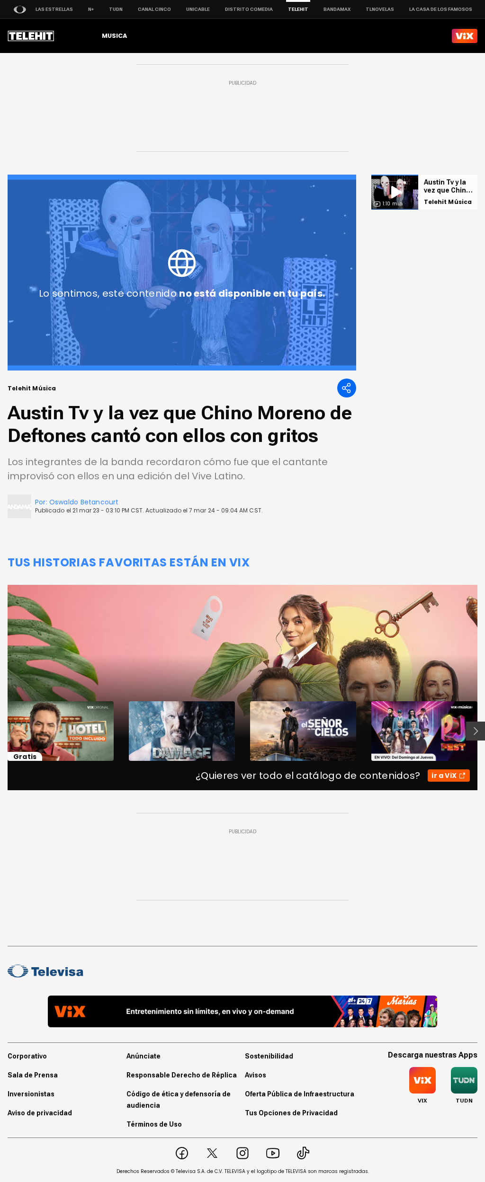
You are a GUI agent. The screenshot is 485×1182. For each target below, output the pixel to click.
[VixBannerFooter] (242, 1011)
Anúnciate (143, 1056)
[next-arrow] (475, 731)
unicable (198, 9)
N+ (91, 9)
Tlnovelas (380, 9)
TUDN (116, 9)
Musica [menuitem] (114, 36)
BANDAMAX (336, 9)
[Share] (346, 388)
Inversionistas (31, 1094)
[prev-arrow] (1, 731)
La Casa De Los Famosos (440, 9)
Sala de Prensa (33, 1075)
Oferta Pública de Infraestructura (299, 1094)
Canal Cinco (154, 9)
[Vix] (464, 36)
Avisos (255, 1075)
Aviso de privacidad (40, 1113)
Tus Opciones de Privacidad (291, 1113)
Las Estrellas (54, 9)
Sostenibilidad (269, 1056)
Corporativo (27, 1056)
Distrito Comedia (249, 9)
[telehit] (31, 36)
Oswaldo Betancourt (84, 502)
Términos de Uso (154, 1124)
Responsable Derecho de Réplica (181, 1075)
